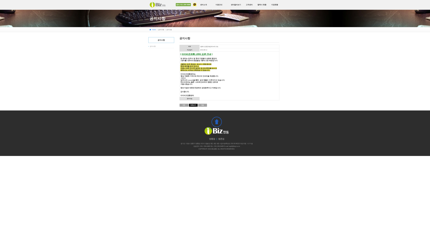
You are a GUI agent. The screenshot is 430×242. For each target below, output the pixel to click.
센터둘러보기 (236, 5)
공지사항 (153, 46)
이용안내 (219, 5)
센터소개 (203, 5)
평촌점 (221, 139)
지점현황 (274, 5)
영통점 (212, 139)
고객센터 (249, 5)
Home (154, 29)
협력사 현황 (262, 5)
